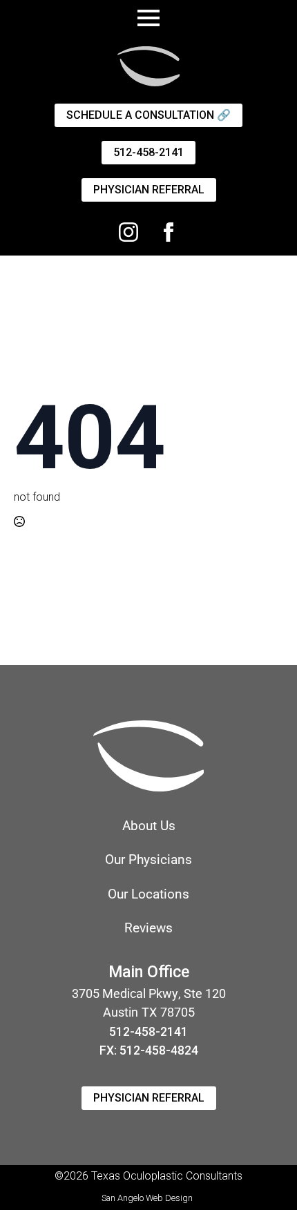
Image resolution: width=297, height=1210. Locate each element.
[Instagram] (128, 232)
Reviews (148, 928)
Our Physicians (148, 859)
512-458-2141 (148, 1032)
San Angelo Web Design (147, 1198)
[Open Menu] (148, 18)
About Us (148, 826)
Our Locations (148, 894)
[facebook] (168, 232)
